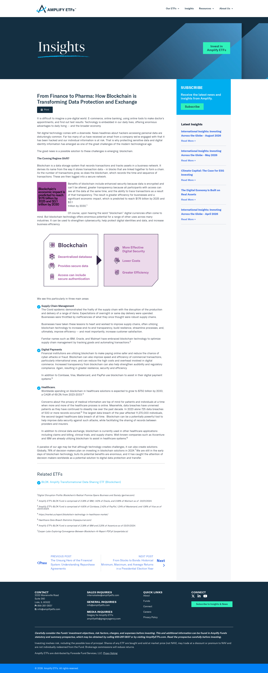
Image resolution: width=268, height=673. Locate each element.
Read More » (188, 140)
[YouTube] (205, 596)
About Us (224, 8)
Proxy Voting (110, 653)
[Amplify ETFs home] (56, 8)
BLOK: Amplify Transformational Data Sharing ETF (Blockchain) (81, 482)
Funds (146, 601)
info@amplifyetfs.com (47, 609)
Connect (147, 606)
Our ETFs (171, 8)
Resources (205, 8)
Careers (147, 611)
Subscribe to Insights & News (212, 604)
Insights (189, 8)
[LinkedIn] (199, 596)
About (146, 595)
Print (46, 109)
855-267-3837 (43, 605)
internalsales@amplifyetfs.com (103, 595)
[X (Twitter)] (193, 596)
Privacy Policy (150, 617)
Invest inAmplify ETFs (216, 48)
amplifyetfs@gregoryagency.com (104, 618)
